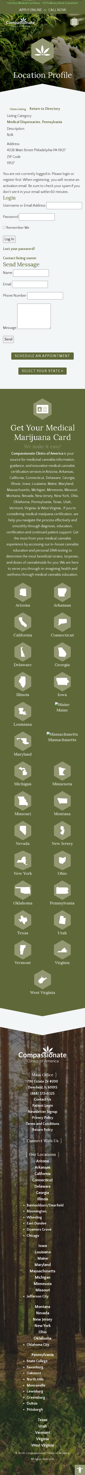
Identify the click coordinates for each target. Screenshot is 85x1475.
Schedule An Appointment (42, 356)
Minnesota (43, 1284)
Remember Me (17, 228)
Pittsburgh (35, 1410)
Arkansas (42, 1167)
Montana (42, 1307)
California (43, 1174)
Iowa (42, 1246)
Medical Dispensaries (23, 122)
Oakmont (34, 1373)
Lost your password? (19, 249)
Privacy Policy (42, 1118)
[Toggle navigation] (74, 22)
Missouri (42, 1290)
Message (9, 328)
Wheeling (34, 1218)
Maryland (42, 1265)
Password (10, 217)
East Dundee (36, 1223)
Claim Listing (18, 109)
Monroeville (36, 1386)
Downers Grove (39, 1230)
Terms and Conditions (42, 1124)
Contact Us (42, 1100)
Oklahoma (42, 1338)
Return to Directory (44, 109)
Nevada (42, 1313)
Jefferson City (37, 1296)
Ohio (43, 1332)
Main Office (42, 1075)
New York (42, 1326)
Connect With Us (42, 1141)
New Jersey (42, 1319)
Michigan (42, 1277)
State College (37, 1361)
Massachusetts (42, 1271)
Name (7, 273)
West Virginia (42, 1445)
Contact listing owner (20, 258)
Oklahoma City (38, 1345)
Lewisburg (35, 1391)
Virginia (42, 1439)
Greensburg (36, 1398)
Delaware (42, 1186)
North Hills (35, 1379)
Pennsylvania (52, 122)
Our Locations (43, 1154)
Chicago (33, 1236)
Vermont (42, 1432)
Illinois (42, 1199)
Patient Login (42, 1106)
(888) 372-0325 (42, 1094)
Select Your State (41, 371)
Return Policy (42, 1130)
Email (7, 284)
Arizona (42, 1161)
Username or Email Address (24, 206)
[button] (80, 1470)
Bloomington (36, 1211)
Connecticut (42, 1180)
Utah (42, 1426)
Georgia (42, 1193)
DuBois (32, 1404)
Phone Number (14, 296)
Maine (42, 1258)
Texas (42, 1420)
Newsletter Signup (42, 1112)
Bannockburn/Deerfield (45, 1205)
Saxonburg (35, 1367)
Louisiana (43, 1252)
